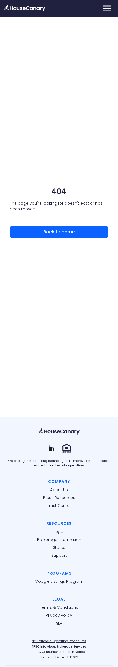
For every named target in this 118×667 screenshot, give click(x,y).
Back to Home (59, 232)
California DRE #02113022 (59, 657)
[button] (107, 8)
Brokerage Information (59, 539)
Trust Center (59, 505)
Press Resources (59, 497)
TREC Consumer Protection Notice (59, 651)
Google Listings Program (59, 581)
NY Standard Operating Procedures (59, 641)
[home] (24, 8)
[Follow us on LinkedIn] (51, 448)
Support (59, 555)
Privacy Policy (59, 615)
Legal (59, 531)
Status (59, 547)
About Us (59, 489)
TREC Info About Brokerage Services (59, 646)
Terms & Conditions (59, 607)
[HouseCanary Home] (59, 432)
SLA (59, 623)
